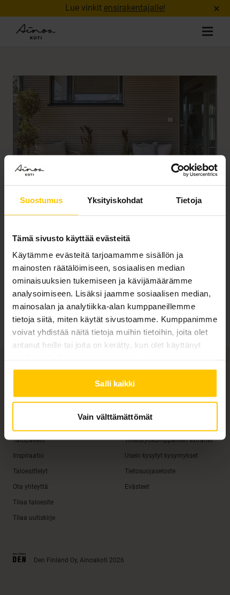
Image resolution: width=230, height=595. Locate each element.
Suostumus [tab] (41, 199)
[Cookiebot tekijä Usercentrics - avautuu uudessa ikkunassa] (171, 170)
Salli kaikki (115, 383)
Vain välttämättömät (115, 416)
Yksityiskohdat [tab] (115, 199)
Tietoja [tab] (189, 199)
